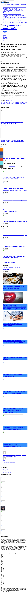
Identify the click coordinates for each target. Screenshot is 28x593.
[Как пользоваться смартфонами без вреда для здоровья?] (3, 480)
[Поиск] (1, 1)
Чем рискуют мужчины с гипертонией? (12, 9)
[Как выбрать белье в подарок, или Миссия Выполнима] (3, 500)
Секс (4, 36)
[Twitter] (1, 163)
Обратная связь (7, 472)
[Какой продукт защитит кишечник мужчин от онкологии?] (3, 529)
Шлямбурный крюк (9, 262)
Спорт (4, 35)
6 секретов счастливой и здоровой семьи (14, 102)
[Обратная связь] (1, 166)
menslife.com (9, 100)
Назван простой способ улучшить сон (12, 14)
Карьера (5, 37)
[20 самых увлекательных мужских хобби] (3, 534)
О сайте (5, 471)
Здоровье (5, 38)
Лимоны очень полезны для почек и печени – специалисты (14, 210)
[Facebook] (1, 153)
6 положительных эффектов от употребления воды (14, 428)
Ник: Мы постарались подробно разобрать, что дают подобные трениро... (14, 455)
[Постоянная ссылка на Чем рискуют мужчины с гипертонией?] (10, 155)
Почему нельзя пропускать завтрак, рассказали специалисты (12, 122)
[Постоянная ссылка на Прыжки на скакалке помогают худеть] (5, 218)
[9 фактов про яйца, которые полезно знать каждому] (3, 514)
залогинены (12, 166)
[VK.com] (1, 156)
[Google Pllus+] (1, 159)
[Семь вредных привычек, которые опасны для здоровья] (3, 519)
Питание (5, 39)
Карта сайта (6, 469)
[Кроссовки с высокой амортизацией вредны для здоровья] (3, 490)
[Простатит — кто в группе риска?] (3, 505)
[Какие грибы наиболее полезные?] (3, 485)
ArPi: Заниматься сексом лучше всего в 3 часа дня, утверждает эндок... (14, 461)
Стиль (4, 32)
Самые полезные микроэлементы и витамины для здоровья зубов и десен (14, 7)
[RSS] (1, 149)
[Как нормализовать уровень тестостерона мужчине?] (3, 509)
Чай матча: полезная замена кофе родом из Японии (14, 392)
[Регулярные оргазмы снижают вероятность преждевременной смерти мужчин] (3, 495)
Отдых (4, 40)
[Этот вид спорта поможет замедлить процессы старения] (3, 524)
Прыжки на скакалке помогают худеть (12, 12)
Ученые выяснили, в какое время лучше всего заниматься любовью (14, 245)
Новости (5, 31)
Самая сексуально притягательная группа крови (15, 22)
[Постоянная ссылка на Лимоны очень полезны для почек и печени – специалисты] (5, 207)
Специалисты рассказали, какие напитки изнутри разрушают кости (13, 410)
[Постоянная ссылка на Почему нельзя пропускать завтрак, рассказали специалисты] (10, 119)
